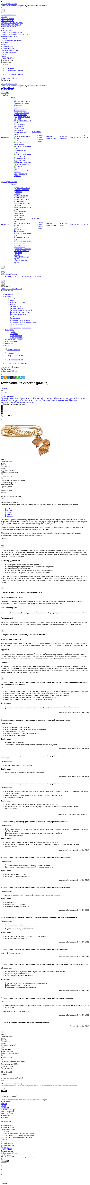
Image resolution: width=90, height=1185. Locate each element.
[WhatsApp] (17, 377)
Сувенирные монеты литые (31, 400)
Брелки (3, 1106)
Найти (4, 1161)
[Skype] (20, 377)
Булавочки (5, 1108)
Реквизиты (5, 1131)
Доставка (8, 514)
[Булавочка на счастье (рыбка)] (25, 455)
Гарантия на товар (8, 1129)
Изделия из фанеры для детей (44, 398)
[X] (11, 377)
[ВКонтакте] (2, 377)
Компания (4, 1117)
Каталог (13, 300)
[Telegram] (23, 377)
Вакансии (9, 516)
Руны (9, 400)
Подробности (6, 466)
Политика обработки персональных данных (17, 1135)
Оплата (8, 512)
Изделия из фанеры (8, 1110)
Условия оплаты (7, 1125)
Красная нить (16, 400)
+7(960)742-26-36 (7, 58)
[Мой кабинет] (2, 270)
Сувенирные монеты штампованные (55, 400)
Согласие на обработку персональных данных (18, 1133)
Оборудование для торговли (25, 402)
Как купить (14, 334)
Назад (14, 298)
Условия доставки (7, 1127)
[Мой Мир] (8, 377)
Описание (9, 508)
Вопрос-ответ (6, 1147)
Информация (6, 1121)
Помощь (4, 1139)
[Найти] (2, 10)
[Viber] (14, 377)
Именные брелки (13, 398)
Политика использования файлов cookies (16, 1137)
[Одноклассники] (5, 377)
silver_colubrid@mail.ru (11, 78)
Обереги (11, 402)
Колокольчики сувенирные (65, 398)
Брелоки (4, 398)
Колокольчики (6, 1115)
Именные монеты (26, 398)
